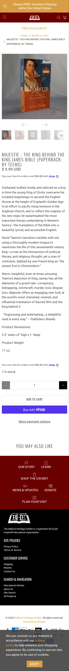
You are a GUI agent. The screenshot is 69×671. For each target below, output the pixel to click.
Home (24, 36)
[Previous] (24, 124)
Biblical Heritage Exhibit (28, 617)
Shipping (8, 564)
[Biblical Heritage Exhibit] (34, 17)
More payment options (34, 421)
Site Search (10, 592)
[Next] (45, 124)
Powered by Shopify (34, 621)
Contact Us (9, 571)
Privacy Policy (11, 546)
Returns (8, 567)
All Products (10, 596)
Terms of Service (12, 550)
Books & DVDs (40, 36)
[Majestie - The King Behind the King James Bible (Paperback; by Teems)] (34, 86)
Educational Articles (14, 585)
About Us (8, 589)
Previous (29, 28)
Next (43, 28)
